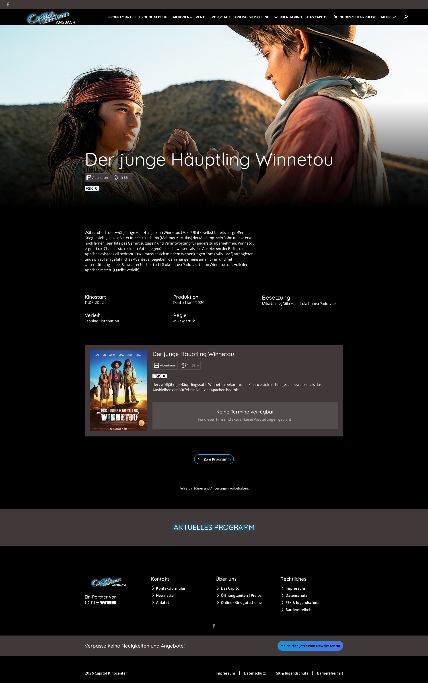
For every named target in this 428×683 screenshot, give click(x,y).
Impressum (225, 673)
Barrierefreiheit (330, 673)
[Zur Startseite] (49, 16)
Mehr (386, 17)
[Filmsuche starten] (405, 16)
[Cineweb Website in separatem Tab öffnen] (101, 603)
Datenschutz (255, 673)
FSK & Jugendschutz (291, 673)
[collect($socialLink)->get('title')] (8, 4)
